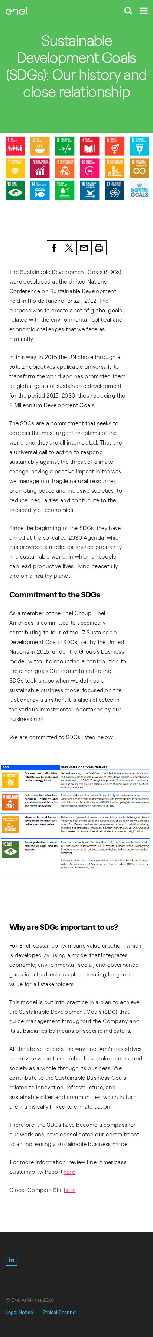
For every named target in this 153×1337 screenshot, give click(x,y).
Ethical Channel (59, 1312)
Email (84, 247)
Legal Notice (19, 1312)
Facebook (54, 247)
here (69, 1172)
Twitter (69, 247)
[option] (76, 168)
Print (99, 247)
